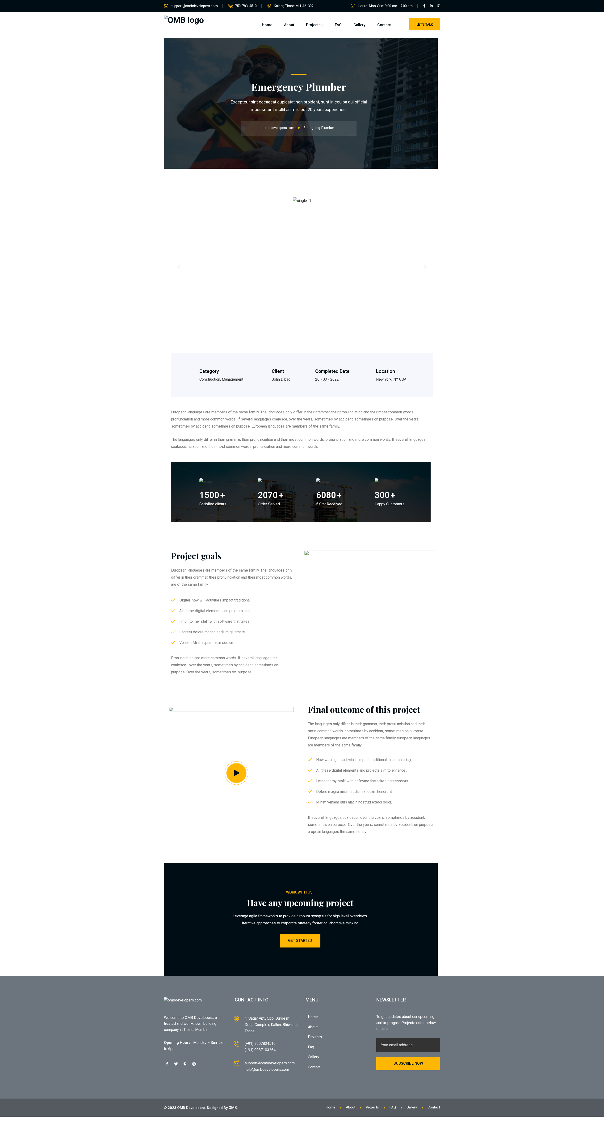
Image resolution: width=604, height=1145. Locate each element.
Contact (384, 25)
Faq (311, 1047)
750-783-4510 (246, 6)
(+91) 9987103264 (260, 1050)
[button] (179, 267)
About (289, 25)
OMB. (233, 1107)
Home (267, 25)
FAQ (338, 25)
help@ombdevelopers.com (267, 1069)
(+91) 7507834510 (260, 1043)
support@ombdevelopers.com (194, 6)
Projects (313, 25)
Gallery (359, 25)
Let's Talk (424, 24)
